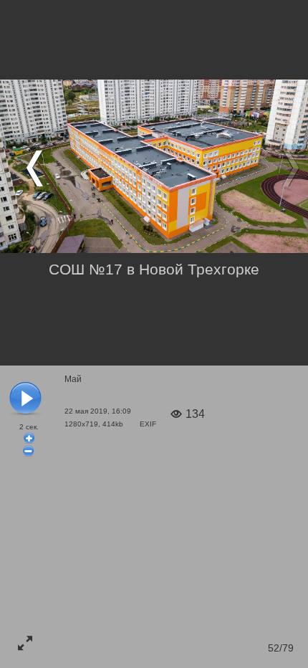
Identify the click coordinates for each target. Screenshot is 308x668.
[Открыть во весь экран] (25, 643)
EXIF (148, 424)
